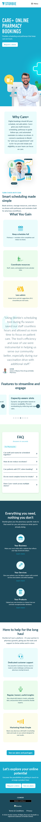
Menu (35, 3)
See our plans (28, 785)
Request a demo (10, 44)
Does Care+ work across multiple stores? (16, 484)
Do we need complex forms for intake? (18, 476)
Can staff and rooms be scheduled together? (16, 453)
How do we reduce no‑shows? (15, 461)
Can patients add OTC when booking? (18, 469)
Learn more (20, 554)
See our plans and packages (20, 752)
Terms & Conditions (16, 811)
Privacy (29, 811)
